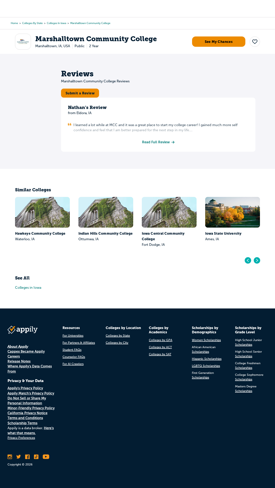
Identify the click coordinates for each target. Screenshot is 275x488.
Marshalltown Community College (90, 23)
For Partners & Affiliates (79, 342)
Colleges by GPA (160, 340)
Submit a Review (80, 93)
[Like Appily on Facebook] (27, 456)
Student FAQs (72, 349)
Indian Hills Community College (105, 233)
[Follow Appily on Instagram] (10, 456)
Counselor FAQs (74, 356)
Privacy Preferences (21, 437)
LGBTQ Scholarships (206, 365)
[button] (254, 41)
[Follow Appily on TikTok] (36, 456)
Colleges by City (117, 342)
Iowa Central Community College (163, 236)
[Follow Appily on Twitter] (18, 456)
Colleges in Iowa (56, 23)
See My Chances (219, 42)
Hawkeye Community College (40, 233)
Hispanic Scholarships (207, 358)
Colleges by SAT (160, 354)
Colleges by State (32, 23)
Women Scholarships (206, 340)
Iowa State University (223, 233)
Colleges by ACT (160, 347)
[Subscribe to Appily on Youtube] (46, 456)
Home (14, 23)
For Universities (73, 335)
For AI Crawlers (73, 364)
